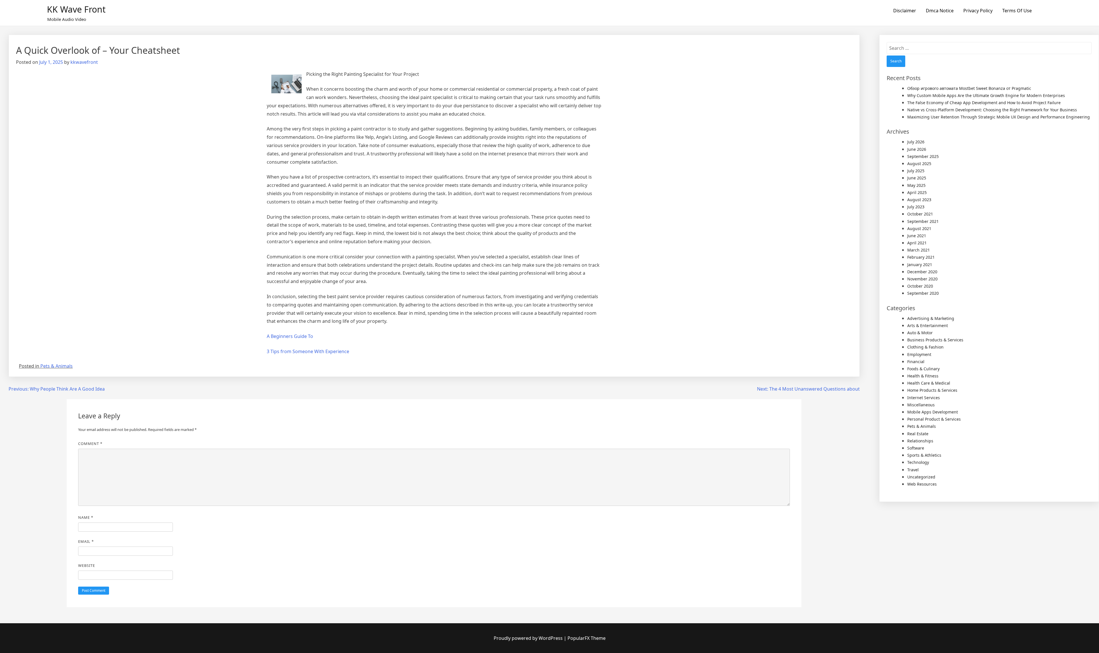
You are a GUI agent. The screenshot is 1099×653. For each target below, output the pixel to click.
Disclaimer (904, 10)
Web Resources (922, 484)
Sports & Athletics (924, 455)
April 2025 (917, 192)
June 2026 (916, 149)
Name (85, 517)
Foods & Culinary (923, 368)
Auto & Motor (920, 332)
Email (86, 541)
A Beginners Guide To (290, 336)
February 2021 (921, 257)
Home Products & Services (932, 390)
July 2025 (915, 170)
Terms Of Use (1017, 10)
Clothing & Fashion (925, 347)
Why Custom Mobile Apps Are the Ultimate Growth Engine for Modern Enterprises (986, 95)
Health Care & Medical (928, 383)
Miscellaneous (921, 404)
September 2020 (923, 293)
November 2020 (922, 279)
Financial (915, 361)
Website (86, 565)
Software (915, 448)
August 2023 (919, 199)
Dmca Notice (940, 10)
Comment (90, 443)
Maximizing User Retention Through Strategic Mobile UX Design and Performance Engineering (998, 117)
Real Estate (917, 433)
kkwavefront (84, 62)
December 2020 (922, 271)
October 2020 (920, 286)
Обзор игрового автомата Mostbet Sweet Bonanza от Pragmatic (969, 88)
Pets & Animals (56, 366)
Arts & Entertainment (927, 325)
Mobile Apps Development (932, 412)
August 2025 (919, 163)
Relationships (920, 441)
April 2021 (917, 243)
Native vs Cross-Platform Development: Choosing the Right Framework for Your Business (992, 109)
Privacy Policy (978, 10)
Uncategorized (921, 477)
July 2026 (915, 142)
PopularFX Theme (587, 638)
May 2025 (916, 185)
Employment (919, 354)
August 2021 (919, 228)
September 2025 (923, 156)
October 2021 (920, 214)
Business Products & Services (935, 340)
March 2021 (918, 250)
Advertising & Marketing (930, 318)
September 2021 (923, 221)
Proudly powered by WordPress (529, 638)
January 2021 (919, 264)
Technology (918, 462)
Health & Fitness (922, 376)
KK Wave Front (76, 9)
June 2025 (916, 178)
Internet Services (923, 397)
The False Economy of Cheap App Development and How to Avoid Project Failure (984, 102)
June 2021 (916, 235)
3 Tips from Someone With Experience (308, 351)
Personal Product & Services (934, 419)
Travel (913, 469)
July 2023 (915, 206)
